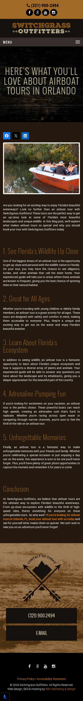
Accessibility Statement (51, 679)
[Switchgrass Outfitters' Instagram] (53, 12)
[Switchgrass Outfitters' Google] (37, 12)
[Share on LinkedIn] (25, 135)
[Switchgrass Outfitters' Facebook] (29, 12)
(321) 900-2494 (44, 5)
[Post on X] (16, 135)
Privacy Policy (26, 679)
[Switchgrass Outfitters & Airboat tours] (41, 28)
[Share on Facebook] (6, 135)
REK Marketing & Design (61, 689)
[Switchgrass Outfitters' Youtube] (45, 12)
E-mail (41, 633)
